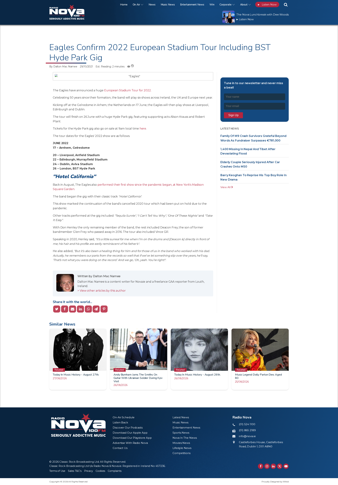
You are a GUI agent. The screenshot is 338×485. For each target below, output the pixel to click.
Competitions (181, 453)
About (244, 4)
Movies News (181, 443)
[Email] (72, 309)
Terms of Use (57, 471)
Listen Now (267, 4)
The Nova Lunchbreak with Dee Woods (262, 14)
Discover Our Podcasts (128, 427)
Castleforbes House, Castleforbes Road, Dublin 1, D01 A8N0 (261, 444)
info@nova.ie (247, 436)
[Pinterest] (104, 309)
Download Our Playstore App (132, 437)
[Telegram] (96, 309)
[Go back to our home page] (78, 425)
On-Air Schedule (123, 417)
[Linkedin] (80, 309)
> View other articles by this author (101, 290)
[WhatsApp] (88, 309)
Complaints (114, 471)
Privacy (88, 471)
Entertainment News (192, 4)
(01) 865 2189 (247, 430)
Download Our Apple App (130, 432)
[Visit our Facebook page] (260, 466)
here (143, 128)
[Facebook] (64, 309)
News (152, 4)
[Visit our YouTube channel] (286, 466)
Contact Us (120, 448)
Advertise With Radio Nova (130, 443)
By (63, 66)
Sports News (181, 432)
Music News (168, 4)
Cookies (100, 471)
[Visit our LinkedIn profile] (273, 466)
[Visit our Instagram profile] (267, 466)
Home (123, 4)
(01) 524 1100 (247, 424)
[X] (56, 309)
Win (211, 4)
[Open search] (286, 4)
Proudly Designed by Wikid (275, 481)
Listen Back (120, 422)
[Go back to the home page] (71, 4)
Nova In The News (185, 437)
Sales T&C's (75, 471)
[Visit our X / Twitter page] (279, 466)
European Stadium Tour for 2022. (128, 90)
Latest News (181, 417)
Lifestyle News (182, 448)
